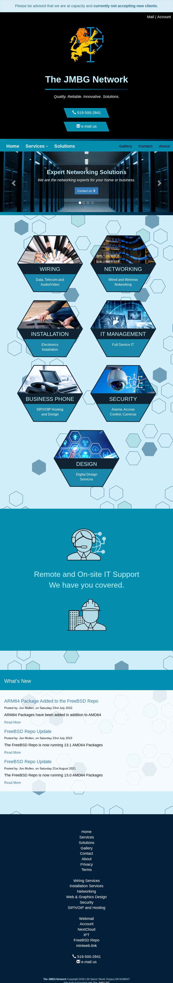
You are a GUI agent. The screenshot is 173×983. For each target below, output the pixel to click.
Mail (150, 17)
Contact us (85, 190)
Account (164, 17)
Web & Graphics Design (86, 897)
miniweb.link (86, 946)
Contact (145, 146)
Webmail (86, 919)
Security (86, 902)
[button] (13, 181)
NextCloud (86, 929)
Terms (86, 870)
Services (36, 146)
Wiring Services (86, 881)
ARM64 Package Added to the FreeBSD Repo (51, 701)
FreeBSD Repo (86, 940)
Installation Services (86, 886)
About (164, 146)
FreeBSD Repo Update (27, 731)
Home (12, 146)
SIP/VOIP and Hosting (86, 908)
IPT (86, 935)
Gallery (125, 146)
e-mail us (88, 962)
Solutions (64, 146)
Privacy (86, 864)
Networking (86, 891)
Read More (12, 722)
